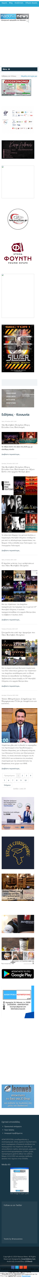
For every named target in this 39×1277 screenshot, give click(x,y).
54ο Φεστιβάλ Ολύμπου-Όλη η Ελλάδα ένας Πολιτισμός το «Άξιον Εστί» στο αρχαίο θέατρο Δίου (18, 469)
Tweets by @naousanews (13, 1239)
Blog (10, 3)
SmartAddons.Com (28, 1259)
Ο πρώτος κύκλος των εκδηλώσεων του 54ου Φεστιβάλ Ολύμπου (18, 564)
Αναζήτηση (19, 3)
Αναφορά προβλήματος (13, 1133)
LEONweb (28, 1261)
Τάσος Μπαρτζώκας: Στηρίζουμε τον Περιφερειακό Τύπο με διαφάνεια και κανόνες (19, 701)
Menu (5, 69)
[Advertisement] (19, 45)
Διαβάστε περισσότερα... (11, 454)
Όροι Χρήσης (9, 1130)
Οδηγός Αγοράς (31, 3)
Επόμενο (7, 785)
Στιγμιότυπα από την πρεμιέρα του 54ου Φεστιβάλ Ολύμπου (18, 633)
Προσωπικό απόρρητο (13, 1126)
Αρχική (4, 3)
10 (26, 780)
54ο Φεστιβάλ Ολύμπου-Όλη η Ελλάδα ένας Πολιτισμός (16, 425)
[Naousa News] (14, 18)
